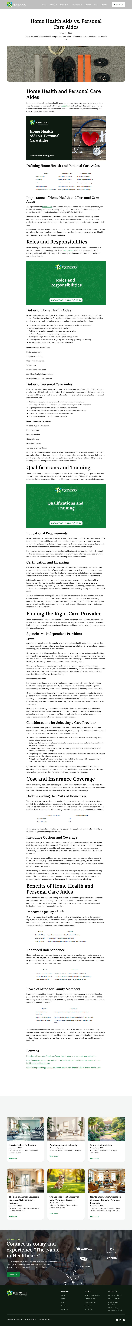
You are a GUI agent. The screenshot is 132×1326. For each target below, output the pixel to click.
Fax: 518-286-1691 (114, 1298)
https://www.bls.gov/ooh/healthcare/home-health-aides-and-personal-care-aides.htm (61, 1056)
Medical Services (90, 1298)
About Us (53, 4)
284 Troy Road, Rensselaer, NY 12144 (115, 1309)
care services (68, 250)
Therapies (88, 1306)
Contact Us (118, 4)
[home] (16, 4)
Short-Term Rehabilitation (93, 1295)
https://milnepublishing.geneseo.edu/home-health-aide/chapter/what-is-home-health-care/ (63, 1067)
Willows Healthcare (45, 1319)
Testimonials (77, 4)
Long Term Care (90, 1302)
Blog (95, 4)
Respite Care (89, 1309)
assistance (66, 106)
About (63, 1298)
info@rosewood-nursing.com (113, 1303)
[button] (64, 4)
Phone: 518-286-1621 (115, 1295)
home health (47, 206)
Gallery (88, 4)
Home (44, 4)
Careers (104, 4)
